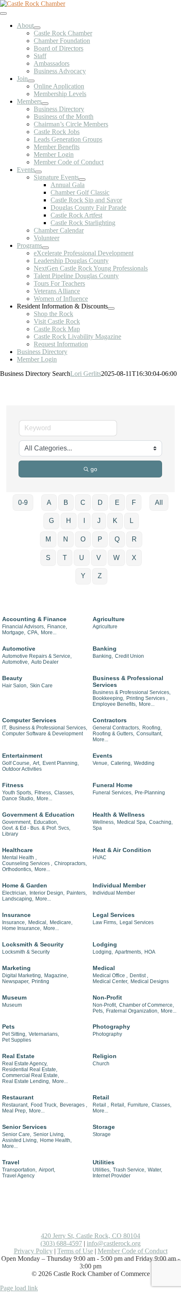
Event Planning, (61, 763)
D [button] (100, 502)
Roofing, (152, 728)
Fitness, (43, 793)
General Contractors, (116, 728)
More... (48, 632)
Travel (10, 1162)
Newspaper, (15, 981)
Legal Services (114, 914)
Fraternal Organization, (132, 1011)
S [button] (48, 557)
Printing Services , (147, 698)
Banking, (103, 656)
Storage (104, 1126)
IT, (4, 728)
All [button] (159, 502)
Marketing (16, 968)
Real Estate (18, 1056)
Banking (105, 648)
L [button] (131, 520)
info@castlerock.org (114, 1243)
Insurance (16, 914)
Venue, (101, 763)
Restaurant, (15, 1105)
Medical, (38, 922)
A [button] (49, 502)
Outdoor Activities (22, 769)
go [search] (93, 469)
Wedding (144, 763)
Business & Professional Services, (131, 692)
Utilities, (102, 1170)
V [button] (98, 557)
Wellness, (104, 822)
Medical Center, (110, 981)
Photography (111, 1026)
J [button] (99, 520)
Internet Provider (111, 1176)
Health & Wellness (119, 814)
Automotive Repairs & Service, (37, 656)
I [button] (84, 520)
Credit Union (129, 656)
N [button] (65, 539)
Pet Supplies (16, 1040)
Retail (101, 1097)
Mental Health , (19, 857)
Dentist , (139, 975)
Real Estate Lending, (26, 1081)
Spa (97, 828)
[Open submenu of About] (37, 28)
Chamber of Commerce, (146, 1005)
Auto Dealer (45, 662)
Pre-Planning (150, 793)
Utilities (103, 1162)
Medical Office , (110, 975)
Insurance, (14, 922)
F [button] (134, 502)
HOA (149, 952)
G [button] (51, 520)
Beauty (12, 678)
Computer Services (29, 720)
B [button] (66, 502)
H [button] (68, 520)
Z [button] (100, 575)
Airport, (47, 1170)
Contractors (110, 720)
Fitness (13, 785)
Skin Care (41, 686)
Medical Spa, (132, 822)
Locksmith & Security (33, 944)
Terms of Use (75, 1250)
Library (10, 834)
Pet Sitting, (14, 1034)
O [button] (82, 539)
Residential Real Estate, (29, 1069)
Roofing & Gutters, (113, 734)
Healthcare (17, 850)
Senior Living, (49, 1134)
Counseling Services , (27, 863)
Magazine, (56, 975)
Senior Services (24, 1126)
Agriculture (109, 619)
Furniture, (138, 1105)
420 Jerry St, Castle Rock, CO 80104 (90, 1235)
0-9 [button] (23, 502)
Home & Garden (24, 885)
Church (101, 1064)
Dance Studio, (18, 798)
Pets (8, 1026)
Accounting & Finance (34, 619)
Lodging (105, 944)
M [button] (48, 539)
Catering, (121, 763)
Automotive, (15, 662)
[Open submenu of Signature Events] (82, 179)
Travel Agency (18, 1176)
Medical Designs (149, 981)
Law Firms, (105, 922)
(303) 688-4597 (61, 1243)
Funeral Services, (113, 793)
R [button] (134, 539)
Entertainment (22, 755)
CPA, (33, 632)
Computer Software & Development (42, 734)
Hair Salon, (15, 686)
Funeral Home (113, 785)
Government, (17, 822)
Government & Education (38, 814)
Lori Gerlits (85, 373)
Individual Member (119, 885)
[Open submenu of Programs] (45, 248)
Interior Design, (46, 893)
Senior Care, (16, 1134)
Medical (104, 968)
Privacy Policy (33, 1250)
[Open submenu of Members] (45, 103)
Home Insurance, (21, 928)
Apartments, (128, 952)
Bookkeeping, (108, 698)
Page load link (19, 1288)
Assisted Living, (20, 1140)
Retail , (101, 1105)
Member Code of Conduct (133, 1250)
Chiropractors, (70, 863)
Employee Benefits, (115, 704)
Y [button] (83, 575)
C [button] (82, 502)
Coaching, (161, 822)
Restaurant (18, 1097)
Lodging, (103, 952)
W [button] (116, 557)
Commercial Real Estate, (30, 1075)
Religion (105, 1056)
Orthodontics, (17, 869)
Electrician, (14, 893)
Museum (14, 997)
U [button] (81, 557)
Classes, (64, 793)
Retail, (118, 1105)
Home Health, (56, 1140)
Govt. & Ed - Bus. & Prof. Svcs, (36, 828)
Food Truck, (44, 1105)
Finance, (57, 627)
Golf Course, (16, 763)
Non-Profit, (105, 1005)
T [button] (65, 557)
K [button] (115, 520)
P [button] (100, 539)
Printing (40, 981)
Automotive (18, 648)
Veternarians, (44, 1034)
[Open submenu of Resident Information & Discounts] (111, 308)
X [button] (134, 557)
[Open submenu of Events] (38, 172)
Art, (36, 763)
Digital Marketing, (22, 975)
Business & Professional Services (128, 681)
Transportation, (19, 1170)
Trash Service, (129, 1170)
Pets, (98, 1011)
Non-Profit (107, 997)
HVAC (99, 857)
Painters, (77, 893)
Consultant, (149, 734)
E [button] (117, 502)
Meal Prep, (14, 1111)
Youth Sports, (17, 793)
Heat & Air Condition (122, 850)
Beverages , (73, 1105)
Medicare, (61, 922)
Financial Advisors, (23, 627)
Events (102, 755)
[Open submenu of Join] (31, 81)
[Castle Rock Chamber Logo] (32, 3)
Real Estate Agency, (25, 1064)
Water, (155, 1170)
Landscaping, (17, 899)
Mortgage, (13, 632)
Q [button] (117, 539)
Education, (46, 822)
